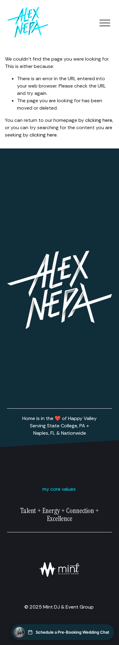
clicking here (98, 120)
